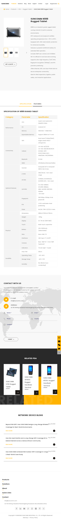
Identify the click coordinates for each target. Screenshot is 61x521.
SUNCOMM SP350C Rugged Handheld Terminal (29, 382)
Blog (25, 4)
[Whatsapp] (59, 337)
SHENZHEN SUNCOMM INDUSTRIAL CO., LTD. (28, 515)
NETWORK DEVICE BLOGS (30, 415)
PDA (19, 9)
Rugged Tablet (27, 9)
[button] (26, 52)
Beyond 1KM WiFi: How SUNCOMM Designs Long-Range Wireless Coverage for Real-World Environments (27, 425)
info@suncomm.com (10, 501)
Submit (10, 339)
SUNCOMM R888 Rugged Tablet (43, 9)
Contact (40, 4)
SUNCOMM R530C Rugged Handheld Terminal (48, 382)
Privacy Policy (34, 518)
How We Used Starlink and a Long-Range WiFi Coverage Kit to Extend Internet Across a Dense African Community (26, 439)
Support (35, 4)
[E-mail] (59, 341)
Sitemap (25, 518)
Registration (53, 4)
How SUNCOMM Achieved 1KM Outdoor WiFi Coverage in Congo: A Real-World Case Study (27, 453)
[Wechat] (59, 345)
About (29, 4)
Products (13, 4)
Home (7, 9)
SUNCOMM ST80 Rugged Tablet (11, 384)
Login (46, 4)
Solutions (20, 4)
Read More (9, 431)
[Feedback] (59, 348)
